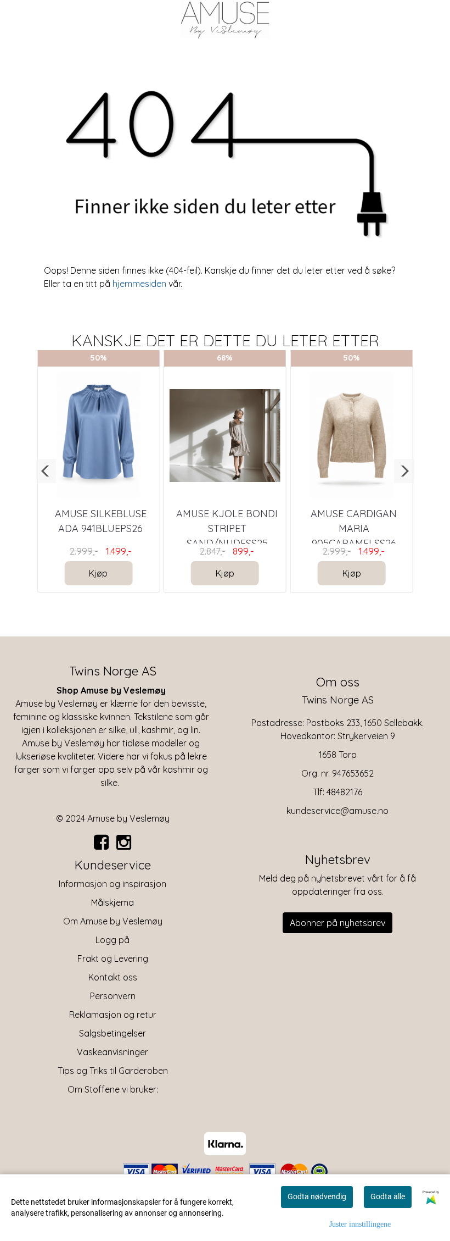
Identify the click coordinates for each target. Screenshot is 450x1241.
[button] (46, 471)
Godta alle (387, 1196)
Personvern (113, 995)
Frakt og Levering (112, 958)
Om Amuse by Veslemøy (112, 921)
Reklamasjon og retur (112, 1014)
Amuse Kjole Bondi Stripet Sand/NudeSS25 (227, 528)
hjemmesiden (139, 283)
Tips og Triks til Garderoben (113, 1070)
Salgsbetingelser (112, 1033)
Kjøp (98, 573)
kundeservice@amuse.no (337, 810)
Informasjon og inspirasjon (112, 883)
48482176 (344, 791)
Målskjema (112, 902)
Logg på (112, 939)
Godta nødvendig (317, 1196)
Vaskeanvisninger (112, 1051)
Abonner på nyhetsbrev (337, 922)
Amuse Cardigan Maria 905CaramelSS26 (354, 528)
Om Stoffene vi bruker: (113, 1089)
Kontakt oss (112, 977)
